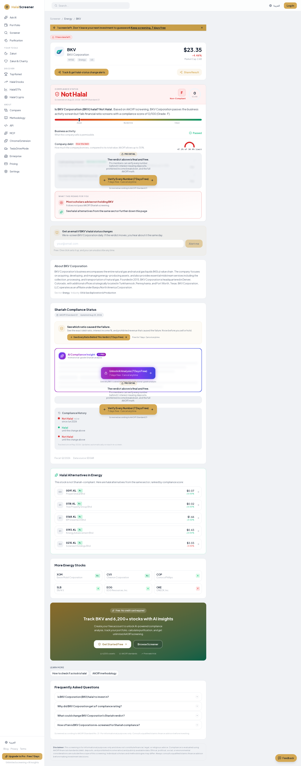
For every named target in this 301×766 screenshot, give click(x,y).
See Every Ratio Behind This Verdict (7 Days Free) (99, 337)
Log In (290, 5)
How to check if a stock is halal (69, 673)
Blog (6, 749)
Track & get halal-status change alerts (83, 72)
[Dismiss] (201, 27)
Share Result (191, 72)
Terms (23, 749)
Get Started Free (112, 644)
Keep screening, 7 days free (148, 27)
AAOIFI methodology (104, 673)
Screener (55, 18)
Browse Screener (148, 644)
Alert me (194, 243)
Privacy (14, 749)
